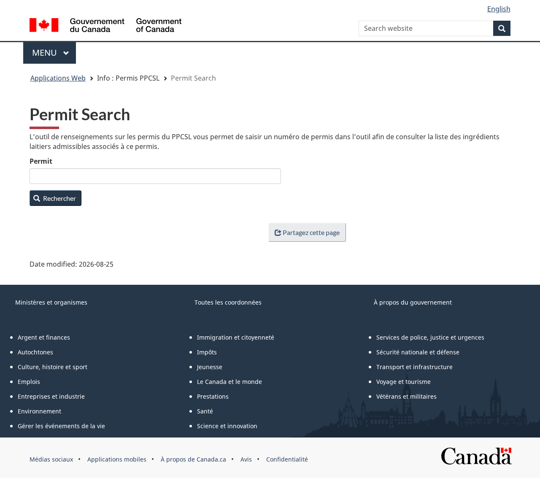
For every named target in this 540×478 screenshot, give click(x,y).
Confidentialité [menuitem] (287, 459)
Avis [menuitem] (246, 459)
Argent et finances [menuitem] (44, 337)
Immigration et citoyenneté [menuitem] (235, 337)
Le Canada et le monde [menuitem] (229, 382)
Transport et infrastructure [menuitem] (414, 367)
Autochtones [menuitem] (35, 352)
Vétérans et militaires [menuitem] (406, 396)
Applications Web (58, 78)
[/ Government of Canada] (105, 26)
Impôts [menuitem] (207, 352)
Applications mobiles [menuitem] (116, 459)
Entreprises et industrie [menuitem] (51, 396)
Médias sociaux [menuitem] (51, 459)
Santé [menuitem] (205, 411)
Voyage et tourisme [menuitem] (403, 382)
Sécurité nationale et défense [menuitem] (417, 352)
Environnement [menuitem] (39, 411)
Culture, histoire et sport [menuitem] (52, 367)
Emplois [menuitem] (29, 382)
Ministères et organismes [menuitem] (51, 302)
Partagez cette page (311, 232)
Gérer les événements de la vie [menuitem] (61, 426)
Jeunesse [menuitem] (209, 367)
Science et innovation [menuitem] (227, 426)
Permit (41, 161)
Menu (54, 52)
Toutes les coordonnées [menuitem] (228, 302)
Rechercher (59, 198)
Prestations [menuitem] (213, 396)
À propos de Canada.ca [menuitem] (193, 459)
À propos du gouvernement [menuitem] (413, 302)
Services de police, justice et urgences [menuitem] (430, 337)
